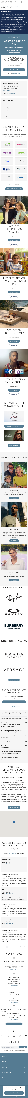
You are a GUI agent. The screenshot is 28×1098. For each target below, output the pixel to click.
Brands (4, 1056)
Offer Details (14, 240)
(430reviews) (20, 853)
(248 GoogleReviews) (14, 52)
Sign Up (23, 1047)
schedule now (14, 69)
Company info (6, 1083)
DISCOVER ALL (14, 680)
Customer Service (7, 1072)
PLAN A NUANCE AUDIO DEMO (14, 426)
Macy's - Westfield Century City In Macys (13, 1010)
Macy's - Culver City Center (14, 962)
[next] (25, 947)
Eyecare (4, 1062)
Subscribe (14, 1042)
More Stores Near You (14, 1024)
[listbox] (14, 902)
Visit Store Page (14, 970)
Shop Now (14, 244)
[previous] (2, 946)
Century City (14, 992)
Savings (4, 1067)
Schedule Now (14, 1093)
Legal (4, 1077)
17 (20, 946)
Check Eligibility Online (14, 188)
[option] (14, 917)
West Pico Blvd (14, 977)
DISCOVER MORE (14, 445)
